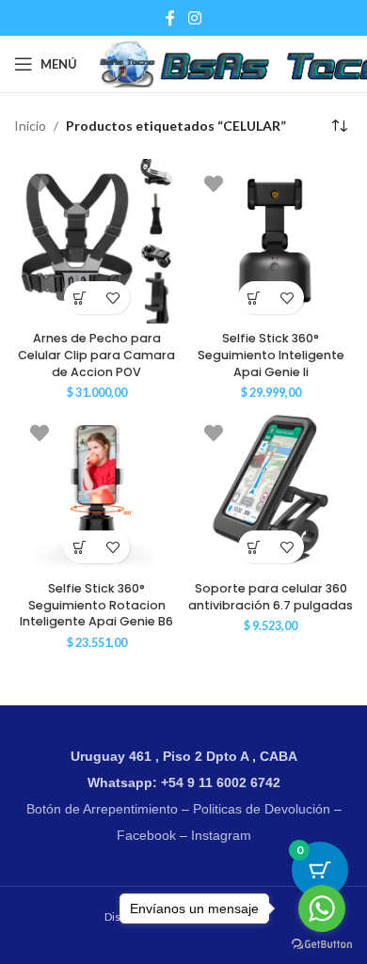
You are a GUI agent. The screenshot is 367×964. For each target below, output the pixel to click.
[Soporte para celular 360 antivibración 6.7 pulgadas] (270, 490)
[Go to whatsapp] (321, 908)
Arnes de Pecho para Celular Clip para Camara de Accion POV (96, 354)
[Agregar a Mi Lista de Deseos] (113, 297)
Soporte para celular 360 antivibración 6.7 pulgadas (270, 596)
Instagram (221, 835)
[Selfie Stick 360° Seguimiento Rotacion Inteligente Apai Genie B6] (96, 490)
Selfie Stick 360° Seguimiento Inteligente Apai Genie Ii (271, 354)
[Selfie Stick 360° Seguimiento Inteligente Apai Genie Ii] (270, 241)
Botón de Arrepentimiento (102, 808)
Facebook (146, 835)
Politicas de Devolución (261, 808)
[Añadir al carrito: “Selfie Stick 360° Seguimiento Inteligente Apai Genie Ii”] (254, 297)
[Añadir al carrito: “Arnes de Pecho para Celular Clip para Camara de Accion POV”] (80, 297)
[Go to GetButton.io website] (322, 945)
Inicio (30, 126)
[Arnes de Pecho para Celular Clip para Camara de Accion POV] (96, 241)
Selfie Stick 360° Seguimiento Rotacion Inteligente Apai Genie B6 (96, 604)
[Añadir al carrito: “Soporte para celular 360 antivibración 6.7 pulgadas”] (254, 546)
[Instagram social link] (194, 18)
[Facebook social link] (170, 18)
